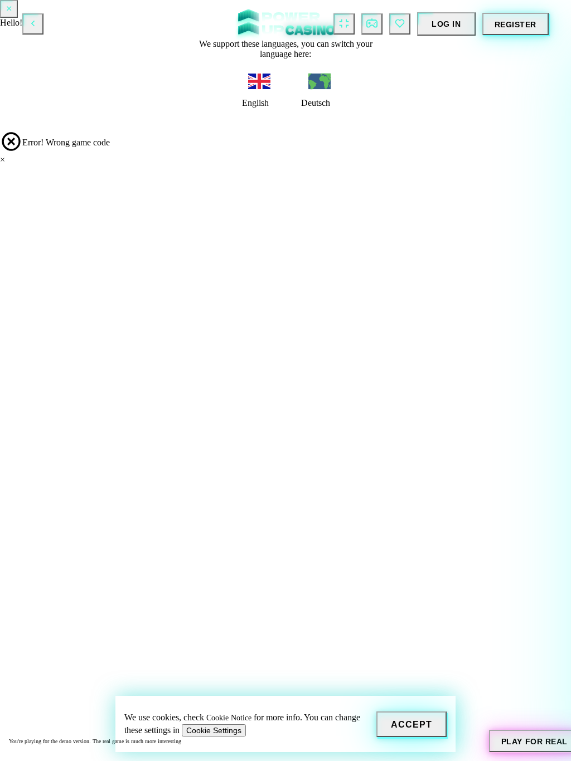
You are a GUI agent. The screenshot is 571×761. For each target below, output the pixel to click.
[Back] (32, 24)
